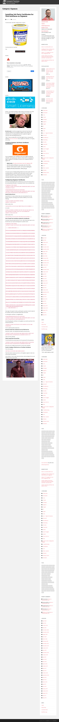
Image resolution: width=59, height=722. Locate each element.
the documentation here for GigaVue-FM (22, 163)
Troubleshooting (46, 161)
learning (49, 189)
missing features (44, 194)
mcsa (45, 190)
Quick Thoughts (46, 148)
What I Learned (46, 168)
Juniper (44, 128)
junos (46, 189)
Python (44, 146)
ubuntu (43, 206)
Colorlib (47, 720)
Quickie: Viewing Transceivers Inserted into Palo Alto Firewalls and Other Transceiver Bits (47, 56)
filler (42, 185)
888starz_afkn (45, 229)
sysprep (43, 204)
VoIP (44, 165)
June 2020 (44, 253)
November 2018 (46, 269)
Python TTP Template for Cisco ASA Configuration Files (47, 53)
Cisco (44, 114)
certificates (43, 182)
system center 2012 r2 (49, 204)
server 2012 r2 (44, 197)
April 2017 (44, 287)
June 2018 (44, 276)
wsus (43, 209)
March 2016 (45, 298)
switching (50, 202)
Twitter (43, 23)
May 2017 (44, 285)
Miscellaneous (45, 137)
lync (42, 190)
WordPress (55, 720)
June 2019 (44, 267)
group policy (52, 185)
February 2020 (45, 258)
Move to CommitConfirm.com (47, 46)
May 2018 (44, 278)
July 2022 (44, 240)
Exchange (45, 119)
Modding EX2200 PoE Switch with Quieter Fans (50, 78)
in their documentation (13, 138)
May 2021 (44, 244)
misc (48, 192)
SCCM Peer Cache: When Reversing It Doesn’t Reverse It (49, 100)
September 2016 (46, 292)
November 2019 (46, 262)
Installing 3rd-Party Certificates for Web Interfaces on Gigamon (19, 15)
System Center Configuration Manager (47, 158)
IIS (43, 126)
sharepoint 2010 (44, 199)
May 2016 (44, 294)
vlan (42, 207)
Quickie (44, 151)
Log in (42, 322)
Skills (44, 155)
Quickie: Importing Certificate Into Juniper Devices (47, 61)
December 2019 (46, 260)
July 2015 (44, 301)
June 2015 (44, 303)
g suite (43, 187)
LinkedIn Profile (44, 21)
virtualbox (47, 206)
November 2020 (46, 249)
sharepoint (49, 197)
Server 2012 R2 (46, 153)
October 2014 (45, 308)
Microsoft (45, 135)
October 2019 (45, 265)
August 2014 (45, 310)
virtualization (52, 206)
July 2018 (44, 274)
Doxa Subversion (44, 31)
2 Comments (14, 19)
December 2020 (46, 246)
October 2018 (45, 271)
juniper (43, 189)
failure (53, 184)
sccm (49, 195)
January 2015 (45, 305)
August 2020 (45, 251)
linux (52, 189)
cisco (47, 182)
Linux (44, 130)
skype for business (45, 202)
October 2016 (45, 289)
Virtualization (45, 163)
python (43, 195)
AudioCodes (45, 110)
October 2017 (45, 283)
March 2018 (45, 280)
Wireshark (45, 174)
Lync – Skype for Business (48, 133)
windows (48, 207)
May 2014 (44, 314)
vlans (45, 207)
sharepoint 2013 (51, 199)
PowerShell (45, 144)
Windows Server (46, 172)
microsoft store (44, 192)
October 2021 (45, 242)
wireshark (52, 207)
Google (44, 124)
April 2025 (44, 237)
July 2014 (44, 312)
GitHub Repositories (45, 25)
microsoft (48, 190)
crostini (50, 182)
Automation (45, 112)
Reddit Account (44, 27)
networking (50, 194)
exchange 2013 (48, 184)
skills (46, 449)
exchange (43, 184)
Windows (44, 170)
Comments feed (44, 326)
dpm (53, 182)
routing (46, 195)
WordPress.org (44, 329)
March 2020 (45, 256)
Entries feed (43, 324)
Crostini (44, 117)
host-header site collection (49, 187)
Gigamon (44, 121)
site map (43, 449)
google (45, 185)
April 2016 (44, 296)
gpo (48, 185)
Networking (45, 139)
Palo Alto (44, 142)
